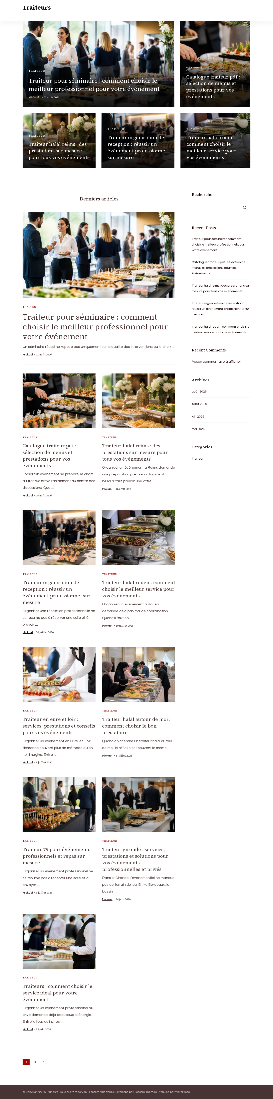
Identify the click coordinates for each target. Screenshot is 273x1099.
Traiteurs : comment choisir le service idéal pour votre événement (57, 993)
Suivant (44, 1062)
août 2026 (199, 391)
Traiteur (37, 70)
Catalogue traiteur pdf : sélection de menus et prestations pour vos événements (213, 86)
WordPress (182, 1092)
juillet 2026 (199, 404)
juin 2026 (198, 416)
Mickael (34, 97)
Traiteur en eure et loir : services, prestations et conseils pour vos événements (59, 726)
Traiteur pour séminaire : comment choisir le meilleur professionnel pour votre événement (94, 84)
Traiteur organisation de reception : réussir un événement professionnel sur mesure (137, 147)
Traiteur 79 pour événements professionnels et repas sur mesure (56, 856)
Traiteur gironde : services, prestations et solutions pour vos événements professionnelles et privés (135, 859)
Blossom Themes (145, 1092)
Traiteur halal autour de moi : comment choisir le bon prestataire (136, 726)
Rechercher (203, 194)
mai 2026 (198, 429)
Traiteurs (37, 7)
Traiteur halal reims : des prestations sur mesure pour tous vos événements (59, 151)
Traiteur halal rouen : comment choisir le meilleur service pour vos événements (211, 147)
